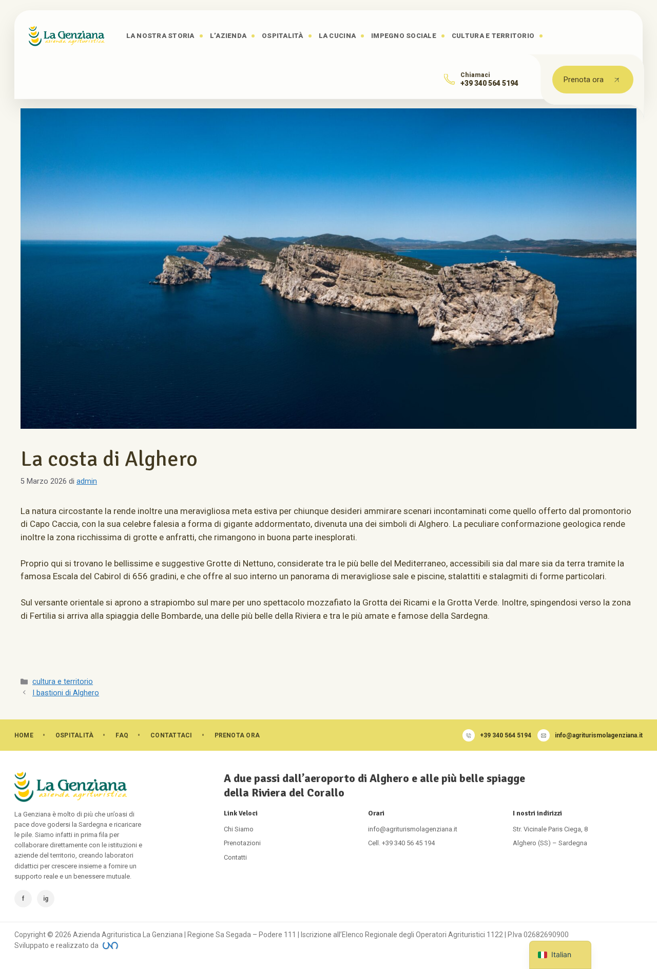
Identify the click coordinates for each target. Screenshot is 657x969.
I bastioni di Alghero (65, 693)
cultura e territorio (62, 681)
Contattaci (171, 735)
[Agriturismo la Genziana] (67, 36)
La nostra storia (160, 36)
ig (45, 898)
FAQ (121, 735)
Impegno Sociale (403, 36)
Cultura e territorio (493, 36)
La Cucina (337, 36)
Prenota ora (584, 79)
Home (23, 735)
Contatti (235, 857)
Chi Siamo (239, 829)
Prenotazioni (242, 843)
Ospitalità (282, 36)
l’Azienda (228, 36)
